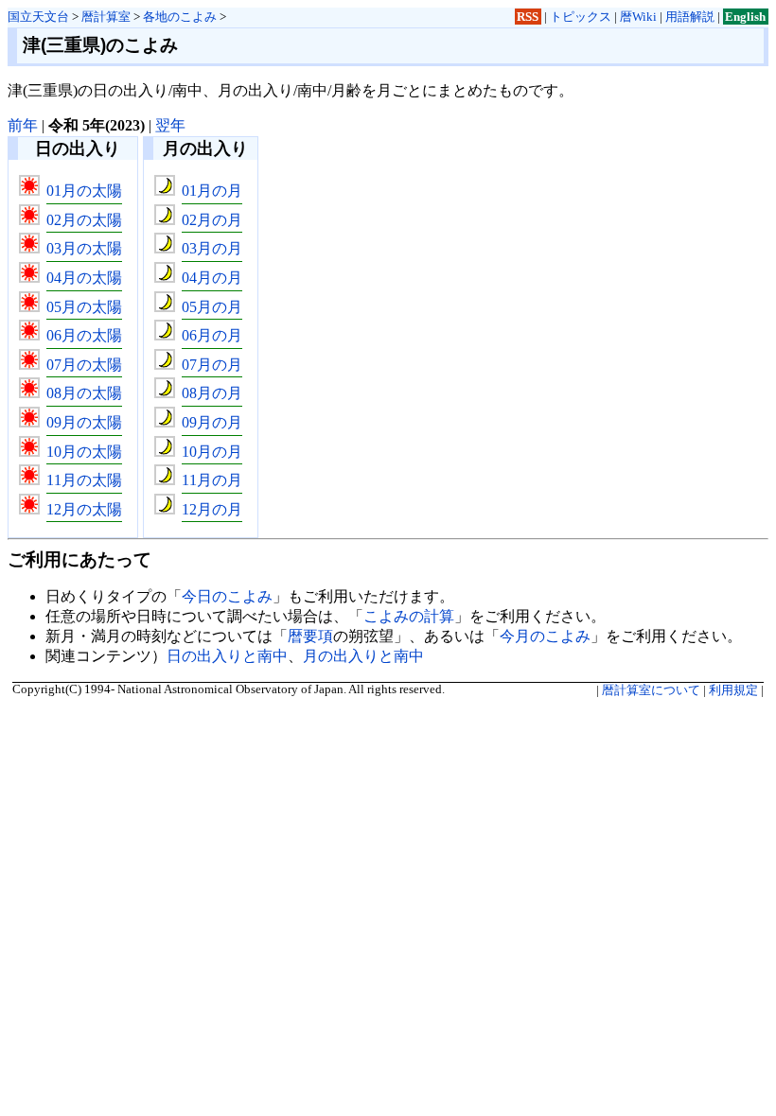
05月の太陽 (84, 307)
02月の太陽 (84, 220)
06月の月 (212, 335)
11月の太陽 (84, 480)
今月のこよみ (545, 636)
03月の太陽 (84, 248)
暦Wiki (638, 16)
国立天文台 (38, 16)
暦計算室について (651, 690)
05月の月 (212, 307)
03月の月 (212, 248)
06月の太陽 (84, 335)
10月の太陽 (84, 452)
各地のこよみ (180, 16)
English (745, 16)
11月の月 (212, 480)
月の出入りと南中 (363, 656)
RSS (527, 16)
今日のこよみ (227, 596)
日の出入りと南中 (227, 656)
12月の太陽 (84, 509)
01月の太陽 (84, 191)
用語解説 (689, 16)
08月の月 (212, 393)
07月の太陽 (84, 365)
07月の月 (212, 365)
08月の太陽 (84, 393)
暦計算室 (106, 16)
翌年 (170, 125)
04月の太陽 (84, 278)
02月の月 (212, 220)
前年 (23, 125)
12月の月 (212, 509)
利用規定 (733, 690)
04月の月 (212, 278)
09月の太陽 (84, 422)
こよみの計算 (408, 616)
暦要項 (310, 636)
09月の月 (212, 422)
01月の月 (212, 191)
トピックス (580, 16)
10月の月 (212, 452)
